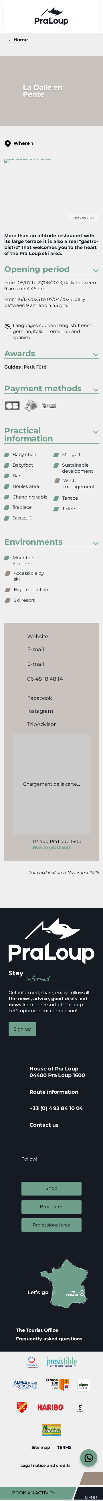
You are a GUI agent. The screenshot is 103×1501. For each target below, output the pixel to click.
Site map (40, 1447)
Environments (33, 542)
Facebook (39, 698)
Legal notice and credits (45, 1465)
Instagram (40, 711)
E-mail (35, 649)
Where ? (23, 143)
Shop (51, 1188)
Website (37, 636)
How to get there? (51, 847)
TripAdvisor (41, 724)
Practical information (28, 435)
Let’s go (38, 1292)
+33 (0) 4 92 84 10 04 (56, 1108)
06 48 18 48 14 (45, 679)
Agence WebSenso (80, 1465)
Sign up (22, 1029)
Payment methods (43, 388)
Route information (53, 1092)
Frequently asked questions (49, 1339)
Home (20, 39)
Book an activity (33, 1493)
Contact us (43, 1125)
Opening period (37, 269)
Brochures (51, 1206)
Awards (19, 353)
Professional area (51, 1225)
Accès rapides (93, 1478)
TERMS (64, 1447)
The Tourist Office (37, 1330)
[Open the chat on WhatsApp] (89, 1458)
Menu (91, 1497)
